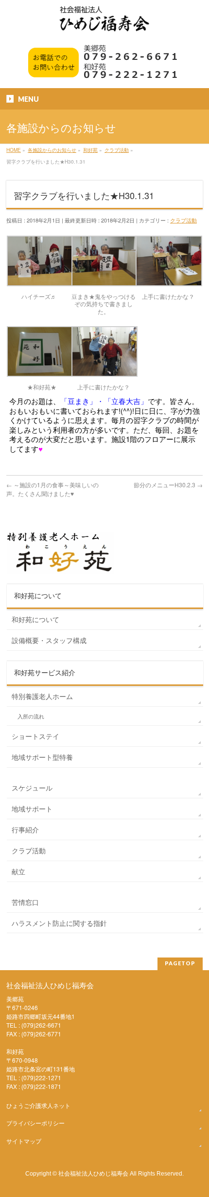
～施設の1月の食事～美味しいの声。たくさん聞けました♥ (52, 488)
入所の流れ (30, 716)
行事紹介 (25, 829)
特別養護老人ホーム (42, 696)
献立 (18, 871)
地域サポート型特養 (42, 757)
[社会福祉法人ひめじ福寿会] (104, 23)
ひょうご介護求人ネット (38, 1105)
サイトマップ (23, 1141)
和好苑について (35, 619)
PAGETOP (180, 963)
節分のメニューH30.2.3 (168, 484)
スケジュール (32, 787)
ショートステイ (35, 736)
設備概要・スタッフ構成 (49, 640)
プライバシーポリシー (35, 1123)
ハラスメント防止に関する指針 (59, 923)
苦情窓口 (25, 902)
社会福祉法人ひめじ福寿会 (93, 1173)
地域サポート (32, 808)
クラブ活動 (183, 220)
